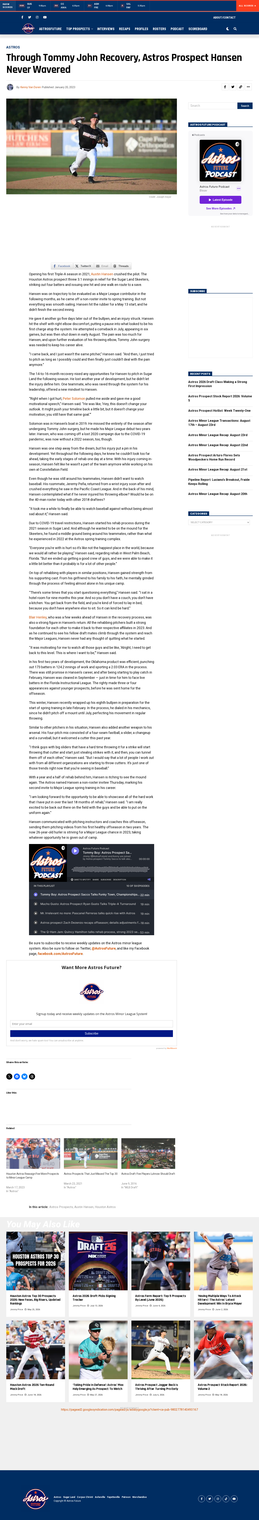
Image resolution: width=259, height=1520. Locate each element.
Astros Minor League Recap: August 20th (217, 494)
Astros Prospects (61, 1207)
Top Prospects (78, 29)
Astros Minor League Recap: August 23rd (217, 435)
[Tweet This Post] (232, 86)
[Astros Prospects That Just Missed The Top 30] (91, 1153)
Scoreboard (197, 29)
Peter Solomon (74, 399)
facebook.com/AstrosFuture (60, 954)
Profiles (141, 29)
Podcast (177, 29)
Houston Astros (105, 1207)
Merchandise (139, 1497)
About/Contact (224, 17)
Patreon (126, 1497)
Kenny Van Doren (30, 87)
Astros (57, 1497)
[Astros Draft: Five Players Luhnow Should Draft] (148, 1153)
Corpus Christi (85, 1497)
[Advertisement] (91, 232)
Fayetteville (113, 1497)
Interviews (106, 29)
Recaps (124, 29)
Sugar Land (69, 1497)
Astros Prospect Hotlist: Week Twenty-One (219, 410)
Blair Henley (38, 617)
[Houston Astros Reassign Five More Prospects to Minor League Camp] (33, 1153)
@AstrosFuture (104, 948)
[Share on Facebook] (225, 86)
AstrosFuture (50, 29)
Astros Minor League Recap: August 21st (217, 469)
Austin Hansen (102, 274)
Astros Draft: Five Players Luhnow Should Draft (148, 1173)
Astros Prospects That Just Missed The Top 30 (91, 1173)
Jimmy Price (16, 1309)
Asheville (100, 1497)
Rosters (159, 29)
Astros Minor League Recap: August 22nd (218, 445)
